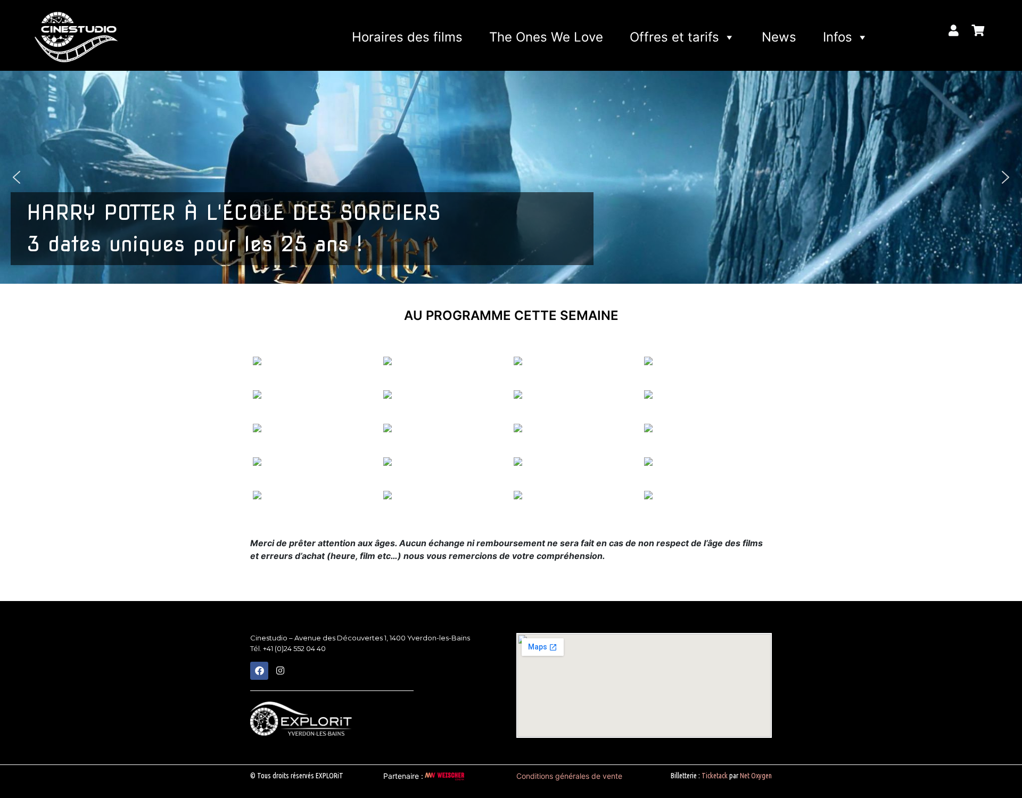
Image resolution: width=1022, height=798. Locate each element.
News (779, 37)
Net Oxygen (756, 775)
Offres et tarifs (674, 37)
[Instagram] (280, 671)
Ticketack (715, 775)
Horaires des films (407, 37)
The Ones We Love (546, 37)
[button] (511, 177)
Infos (837, 37)
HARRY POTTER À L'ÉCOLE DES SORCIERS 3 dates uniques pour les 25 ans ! (234, 228)
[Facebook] (259, 671)
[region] (511, 177)
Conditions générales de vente (569, 775)
